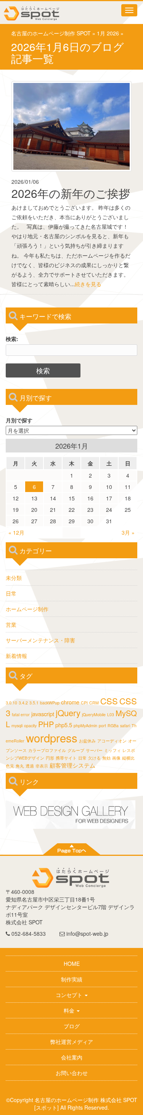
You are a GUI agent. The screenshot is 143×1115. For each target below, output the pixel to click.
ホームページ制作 (27, 609)
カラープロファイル (47, 750)
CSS (109, 701)
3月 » (128, 532)
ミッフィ (112, 750)
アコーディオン (112, 741)
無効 (106, 758)
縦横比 (128, 758)
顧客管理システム (72, 765)
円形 (50, 758)
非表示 (41, 766)
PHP (46, 724)
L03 (110, 714)
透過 (30, 766)
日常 (11, 593)
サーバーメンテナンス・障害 (40, 640)
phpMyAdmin (85, 725)
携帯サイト (66, 758)
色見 (10, 766)
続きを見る (88, 284)
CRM (94, 703)
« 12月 (16, 532)
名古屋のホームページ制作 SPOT (51, 33)
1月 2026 (108, 33)
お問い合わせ (72, 1073)
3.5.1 (34, 703)
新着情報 (16, 655)
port (102, 725)
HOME (72, 963)
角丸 (20, 766)
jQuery (68, 712)
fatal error (21, 714)
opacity (30, 725)
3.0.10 (11, 703)
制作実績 (71, 979)
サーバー (94, 750)
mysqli (16, 725)
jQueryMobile (94, 714)
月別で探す (19, 420)
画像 (116, 758)
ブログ (72, 1026)
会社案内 (71, 1057)
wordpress (51, 737)
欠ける (94, 758)
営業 (11, 624)
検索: (12, 338)
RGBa (113, 725)
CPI (84, 703)
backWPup (49, 703)
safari (125, 725)
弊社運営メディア (71, 1041)
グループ (75, 750)
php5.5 (63, 725)
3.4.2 (23, 703)
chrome (70, 702)
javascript (42, 714)
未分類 (14, 577)
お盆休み (87, 741)
